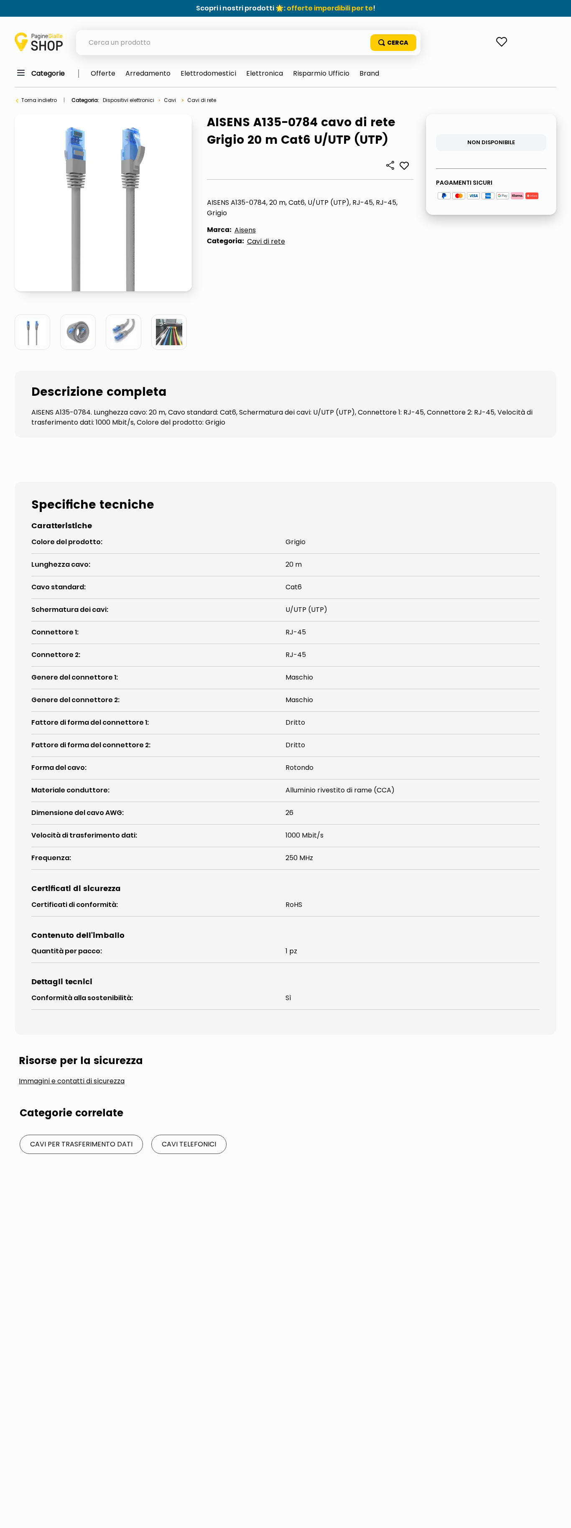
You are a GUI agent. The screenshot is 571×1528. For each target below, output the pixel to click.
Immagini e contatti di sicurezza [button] (72, 1081)
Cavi (170, 100)
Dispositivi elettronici (128, 100)
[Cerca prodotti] (393, 42)
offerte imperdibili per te (330, 8)
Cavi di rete (201, 100)
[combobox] (248, 42)
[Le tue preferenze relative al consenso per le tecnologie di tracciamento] (556, 1513)
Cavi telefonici (189, 1144)
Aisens (245, 230)
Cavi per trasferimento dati (81, 1144)
